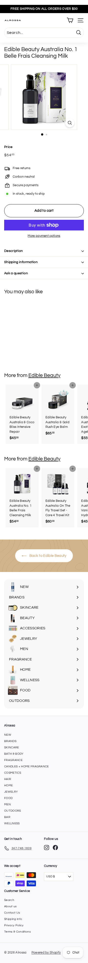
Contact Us (12, 912)
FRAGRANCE (13, 760)
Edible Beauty (44, 375)
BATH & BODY (14, 753)
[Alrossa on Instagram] (46, 847)
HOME (8, 785)
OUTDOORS (12, 810)
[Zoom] (69, 122)
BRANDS (10, 741)
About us (10, 906)
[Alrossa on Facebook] (55, 847)
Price (8, 147)
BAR (7, 817)
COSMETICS (12, 772)
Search (9, 900)
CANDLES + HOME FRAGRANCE (26, 766)
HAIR (7, 779)
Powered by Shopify (46, 952)
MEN (7, 804)
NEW (7, 734)
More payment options (44, 236)
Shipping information (21, 262)
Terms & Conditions (17, 931)
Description (13, 251)
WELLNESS (12, 823)
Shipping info (13, 919)
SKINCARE (11, 747)
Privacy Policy (14, 925)
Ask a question (16, 273)
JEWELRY (11, 791)
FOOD (8, 798)
